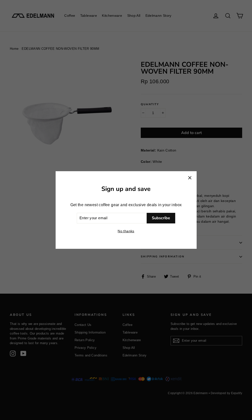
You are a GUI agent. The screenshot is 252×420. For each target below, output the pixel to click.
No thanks (126, 231)
